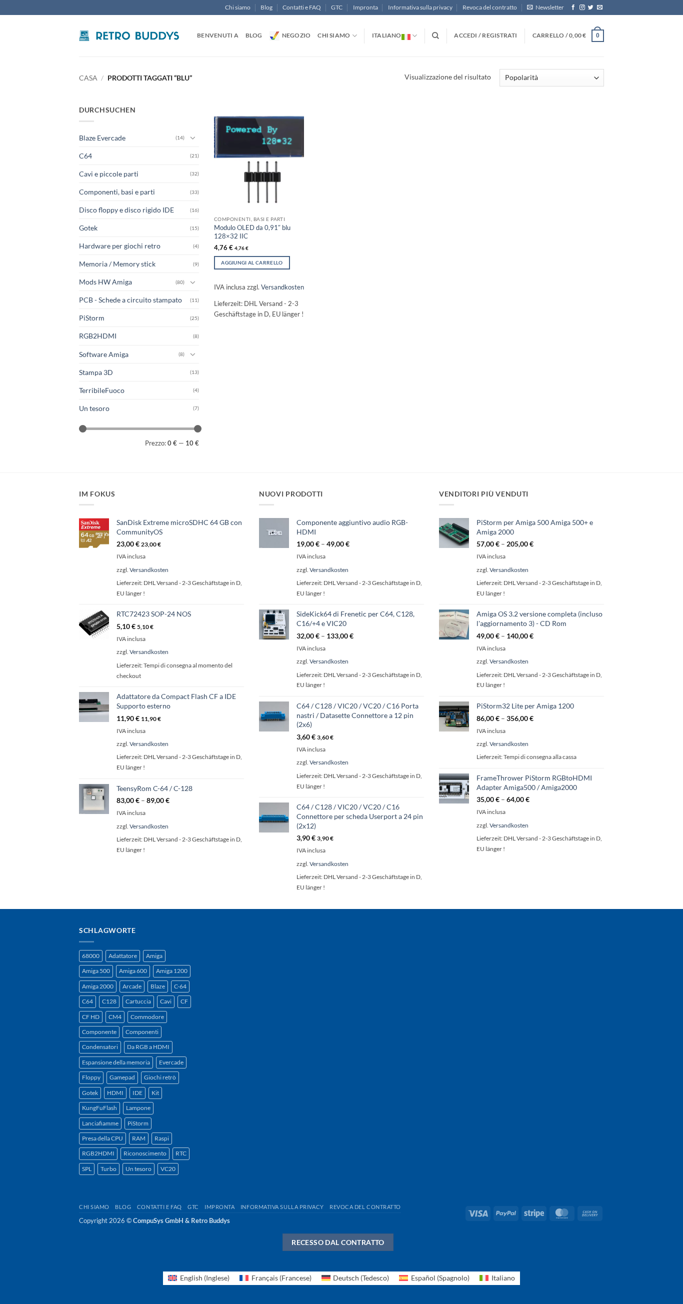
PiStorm (91, 318)
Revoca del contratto (489, 7)
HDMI (115, 1093)
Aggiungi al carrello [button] (251, 263)
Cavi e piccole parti (108, 174)
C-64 (180, 986)
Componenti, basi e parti (117, 192)
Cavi (166, 1001)
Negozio (296, 35)
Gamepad (122, 1077)
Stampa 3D (96, 372)
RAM (139, 1138)
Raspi (161, 1138)
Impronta (365, 7)
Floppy (91, 1077)
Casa (88, 78)
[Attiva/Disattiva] (193, 137)
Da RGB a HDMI (148, 1047)
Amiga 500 (96, 971)
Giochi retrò (160, 1077)
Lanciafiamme (100, 1123)
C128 (109, 1001)
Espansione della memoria (116, 1062)
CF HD (91, 1017)
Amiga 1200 (172, 971)
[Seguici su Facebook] (573, 7)
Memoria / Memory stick (117, 264)
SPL (87, 1169)
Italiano (387, 35)
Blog (266, 7)
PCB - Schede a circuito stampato (130, 300)
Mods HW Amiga (105, 282)
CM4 (115, 1017)
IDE (137, 1093)
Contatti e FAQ (301, 7)
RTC (181, 1153)
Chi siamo (237, 7)
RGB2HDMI (97, 336)
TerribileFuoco (101, 390)
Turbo (108, 1169)
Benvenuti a (217, 35)
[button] (545, 7)
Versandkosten (282, 287)
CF (184, 1001)
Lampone (138, 1107)
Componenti (142, 1031)
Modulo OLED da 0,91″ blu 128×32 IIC (252, 232)
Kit (155, 1093)
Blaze (157, 986)
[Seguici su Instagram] (582, 7)
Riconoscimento (145, 1153)
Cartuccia (138, 1001)
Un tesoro (94, 408)
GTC (336, 7)
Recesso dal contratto (338, 1242)
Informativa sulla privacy (420, 7)
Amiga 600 (133, 971)
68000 (91, 955)
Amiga (154, 955)
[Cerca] (435, 35)
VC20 (168, 1169)
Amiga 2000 (98, 986)
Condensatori (100, 1047)
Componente (99, 1031)
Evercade (171, 1062)
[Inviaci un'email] (599, 7)
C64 (85, 156)
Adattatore (122, 955)
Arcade (132, 986)
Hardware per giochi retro (119, 246)
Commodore (147, 1017)
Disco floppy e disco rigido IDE (126, 210)
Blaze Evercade (102, 138)
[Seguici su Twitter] (591, 7)
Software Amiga (103, 354)
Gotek (88, 228)
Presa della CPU (102, 1138)
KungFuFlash (99, 1107)
